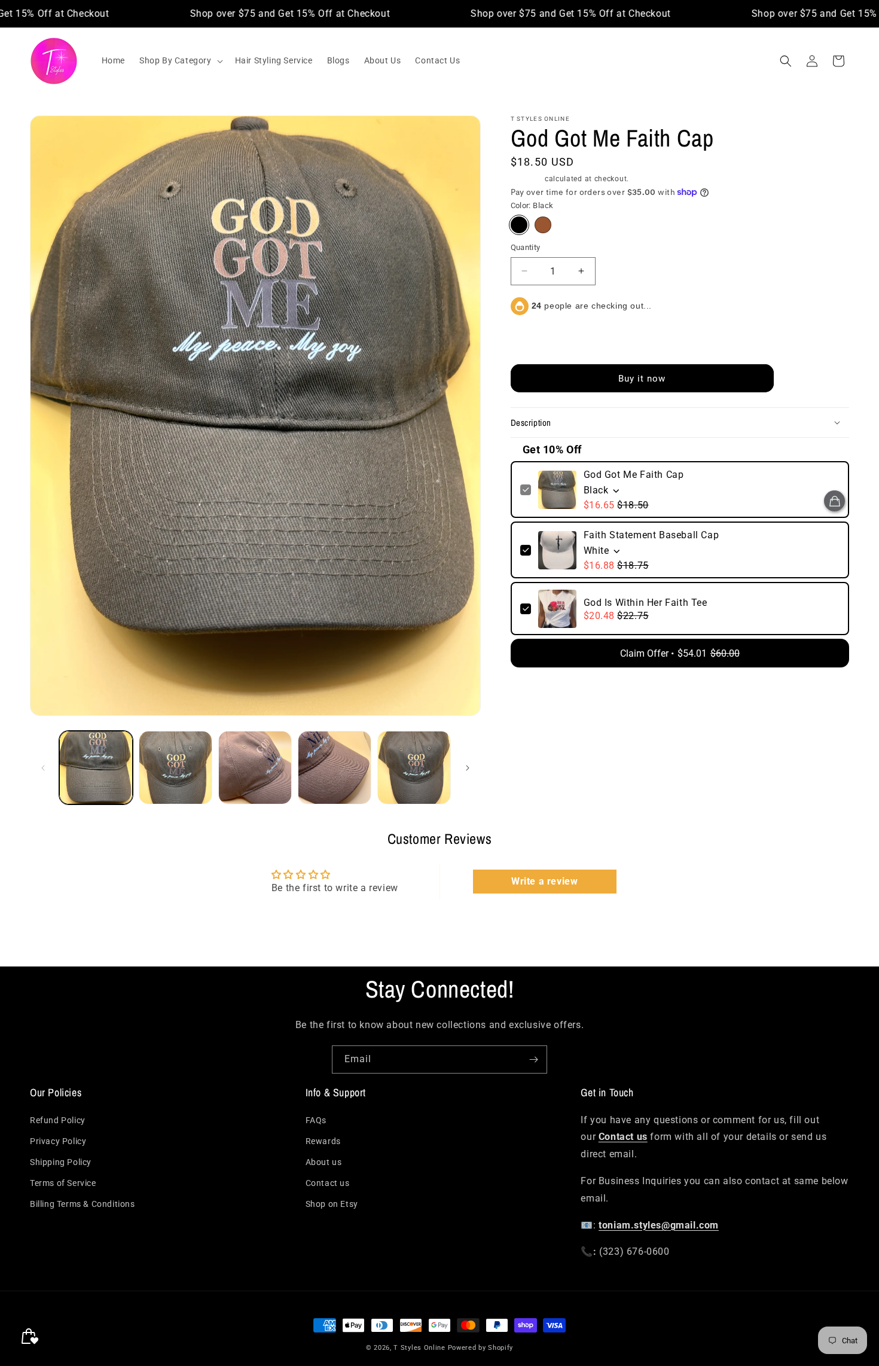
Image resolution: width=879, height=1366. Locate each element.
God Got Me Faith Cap (634, 474)
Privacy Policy (58, 1141)
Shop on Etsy (332, 1204)
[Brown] (543, 225)
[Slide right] (467, 768)
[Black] (519, 225)
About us (324, 1162)
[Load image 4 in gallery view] (255, 767)
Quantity (526, 247)
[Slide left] (43, 768)
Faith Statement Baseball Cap (651, 535)
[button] (180, 60)
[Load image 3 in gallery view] (175, 767)
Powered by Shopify (481, 1348)
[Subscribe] (533, 1059)
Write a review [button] (544, 881)
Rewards (323, 1141)
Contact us (328, 1183)
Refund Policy (58, 1120)
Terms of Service (63, 1183)
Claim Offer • (680, 653)
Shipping (527, 179)
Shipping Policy (60, 1162)
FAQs (316, 1120)
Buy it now (642, 378)
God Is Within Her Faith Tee (645, 602)
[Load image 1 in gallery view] (96, 767)
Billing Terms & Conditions (82, 1204)
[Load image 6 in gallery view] (414, 767)
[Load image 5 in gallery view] (334, 767)
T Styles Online (419, 1348)
